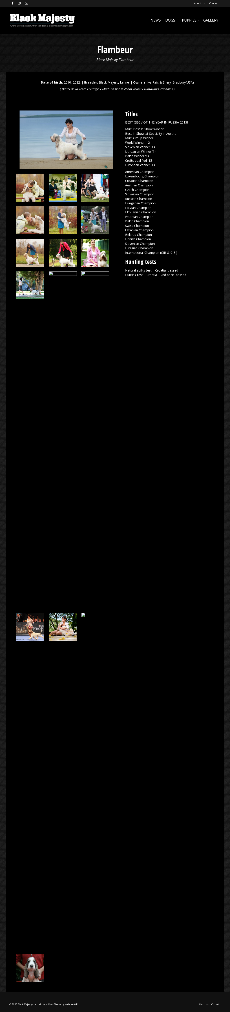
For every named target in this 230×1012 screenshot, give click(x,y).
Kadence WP (71, 1004)
